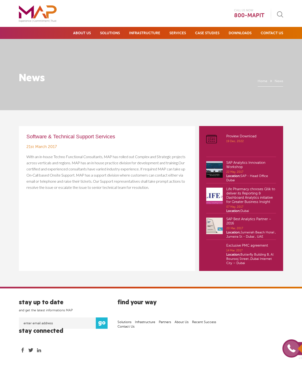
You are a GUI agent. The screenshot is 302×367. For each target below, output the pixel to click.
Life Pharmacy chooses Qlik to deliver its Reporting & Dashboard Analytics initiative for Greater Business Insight (250, 195)
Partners (165, 322)
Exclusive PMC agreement (247, 245)
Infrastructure (144, 33)
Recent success (204, 322)
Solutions (110, 33)
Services (177, 33)
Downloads (240, 33)
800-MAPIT (249, 15)
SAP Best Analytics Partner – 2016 (248, 221)
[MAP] (38, 13)
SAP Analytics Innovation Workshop (245, 165)
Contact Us (272, 33)
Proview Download (241, 136)
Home (262, 81)
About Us (82, 33)
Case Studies (207, 33)
